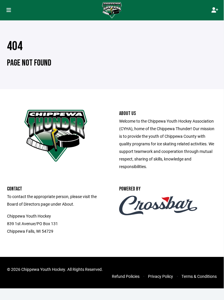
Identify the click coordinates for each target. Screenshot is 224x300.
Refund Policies (126, 276)
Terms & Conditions (199, 276)
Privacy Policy (160, 276)
